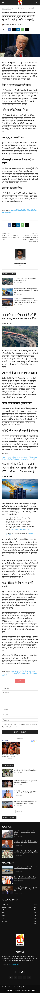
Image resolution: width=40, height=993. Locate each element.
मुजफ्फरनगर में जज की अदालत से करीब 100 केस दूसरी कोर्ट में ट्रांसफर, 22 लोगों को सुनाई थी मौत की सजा (25, 889)
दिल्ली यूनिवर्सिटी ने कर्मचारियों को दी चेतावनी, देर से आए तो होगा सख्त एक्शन (10, 237)
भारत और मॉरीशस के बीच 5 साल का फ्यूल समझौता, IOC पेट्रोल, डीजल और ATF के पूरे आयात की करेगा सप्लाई (26, 290)
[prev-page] (3, 308)
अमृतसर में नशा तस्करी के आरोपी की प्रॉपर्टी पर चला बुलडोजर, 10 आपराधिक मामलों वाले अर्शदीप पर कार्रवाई (25, 832)
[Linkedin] (18, 29)
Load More (20, 681)
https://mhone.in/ (20, 266)
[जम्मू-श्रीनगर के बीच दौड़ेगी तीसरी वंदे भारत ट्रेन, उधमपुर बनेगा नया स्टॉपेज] (7, 281)
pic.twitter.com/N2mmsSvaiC (20, 529)
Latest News (20, 12)
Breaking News (5, 12)
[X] (14, 29)
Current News (13, 12)
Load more (19, 811)
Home (3, 8)
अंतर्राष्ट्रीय (8, 8)
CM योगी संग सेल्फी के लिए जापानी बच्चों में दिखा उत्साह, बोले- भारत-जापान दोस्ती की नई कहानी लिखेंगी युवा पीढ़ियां (25, 878)
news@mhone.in (14, 964)
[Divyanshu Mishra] (3, 25)
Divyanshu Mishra (11, 24)
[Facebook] (9, 29)
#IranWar (14, 8)
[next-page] (6, 308)
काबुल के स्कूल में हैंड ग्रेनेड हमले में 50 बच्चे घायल (25, 770)
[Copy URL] (27, 29)
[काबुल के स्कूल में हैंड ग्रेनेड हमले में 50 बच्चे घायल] (7, 773)
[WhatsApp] (22, 29)
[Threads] (29, 977)
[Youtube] (24, 977)
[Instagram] (15, 977)
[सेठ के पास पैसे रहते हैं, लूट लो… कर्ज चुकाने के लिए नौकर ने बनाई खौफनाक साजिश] (7, 783)
